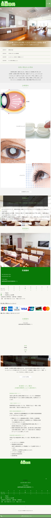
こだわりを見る (25, 376)
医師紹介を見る (25, 223)
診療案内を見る (25, 191)
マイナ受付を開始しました (13, 60)
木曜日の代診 (10, 49)
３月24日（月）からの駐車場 (13, 53)
